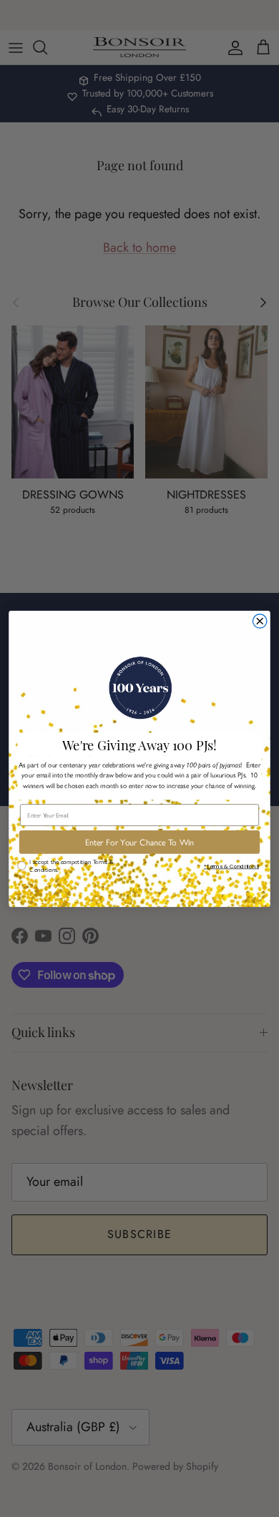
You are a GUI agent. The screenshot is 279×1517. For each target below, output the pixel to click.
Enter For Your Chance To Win (140, 842)
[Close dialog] (260, 621)
